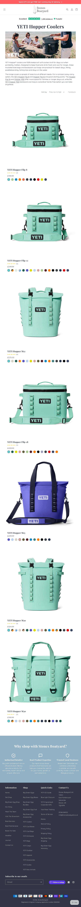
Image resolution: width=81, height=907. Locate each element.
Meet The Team (10, 812)
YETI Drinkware (28, 836)
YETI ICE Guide (46, 793)
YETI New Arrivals (29, 870)
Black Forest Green (23, 270)
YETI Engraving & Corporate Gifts (47, 803)
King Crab (19, 179)
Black (34, 179)
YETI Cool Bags (28, 831)
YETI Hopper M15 (16, 533)
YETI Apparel (27, 855)
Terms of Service (47, 814)
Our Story (8, 807)
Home (7, 793)
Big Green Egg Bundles (28, 803)
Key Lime (12, 179)
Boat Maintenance (11, 826)
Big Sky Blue (34, 270)
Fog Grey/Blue (19, 270)
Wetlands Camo (23, 630)
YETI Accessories (29, 860)
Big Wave (16, 179)
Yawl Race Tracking (48, 809)
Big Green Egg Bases (30, 797)
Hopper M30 (19, 79)
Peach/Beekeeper (19, 361)
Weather (8, 835)
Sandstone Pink (38, 270)
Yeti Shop (8, 797)
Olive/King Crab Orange (12, 270)
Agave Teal (53, 361)
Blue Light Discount (48, 797)
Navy (31, 179)
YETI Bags (26, 841)
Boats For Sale (10, 831)
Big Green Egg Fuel (30, 809)
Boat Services (10, 821)
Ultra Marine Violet (27, 270)
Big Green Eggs (28, 793)
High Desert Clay (23, 179)
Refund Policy (46, 824)
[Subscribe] (40, 882)
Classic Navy (45, 179)
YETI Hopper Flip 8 (21, 77)
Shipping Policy (46, 833)
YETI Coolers (27, 822)
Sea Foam (8, 179)
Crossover (56, 630)
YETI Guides (27, 865)
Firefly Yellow (42, 179)
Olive (38, 361)
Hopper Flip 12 (39, 77)
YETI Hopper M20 (12, 82)
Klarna (43, 819)
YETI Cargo (27, 846)
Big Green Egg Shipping (46, 839)
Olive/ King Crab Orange (56, 452)
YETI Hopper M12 (16, 351)
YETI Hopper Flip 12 (17, 260)
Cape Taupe (12, 361)
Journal (8, 840)
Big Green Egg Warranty (46, 847)
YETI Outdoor (27, 850)
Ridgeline (16, 270)
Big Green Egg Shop (12, 802)
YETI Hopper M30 (16, 711)
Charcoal (27, 179)
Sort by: (44, 92)
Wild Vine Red (45, 270)
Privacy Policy (46, 829)
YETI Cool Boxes (28, 826)
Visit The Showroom (12, 816)
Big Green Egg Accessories (28, 815)
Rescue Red (38, 179)
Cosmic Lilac (42, 452)
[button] (4, 9)
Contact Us (9, 845)
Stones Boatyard (43, 900)
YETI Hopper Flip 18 (17, 442)
